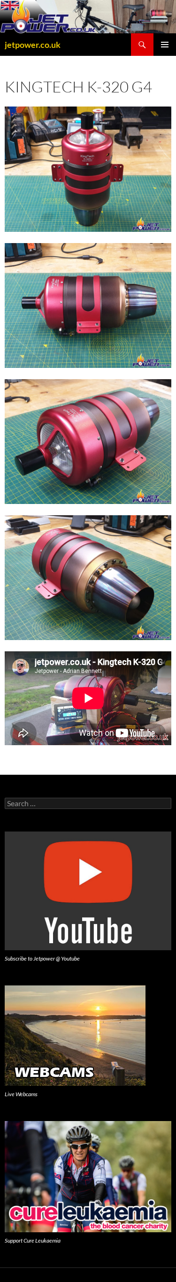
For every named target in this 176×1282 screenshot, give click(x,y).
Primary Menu (164, 44)
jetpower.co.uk (33, 44)
